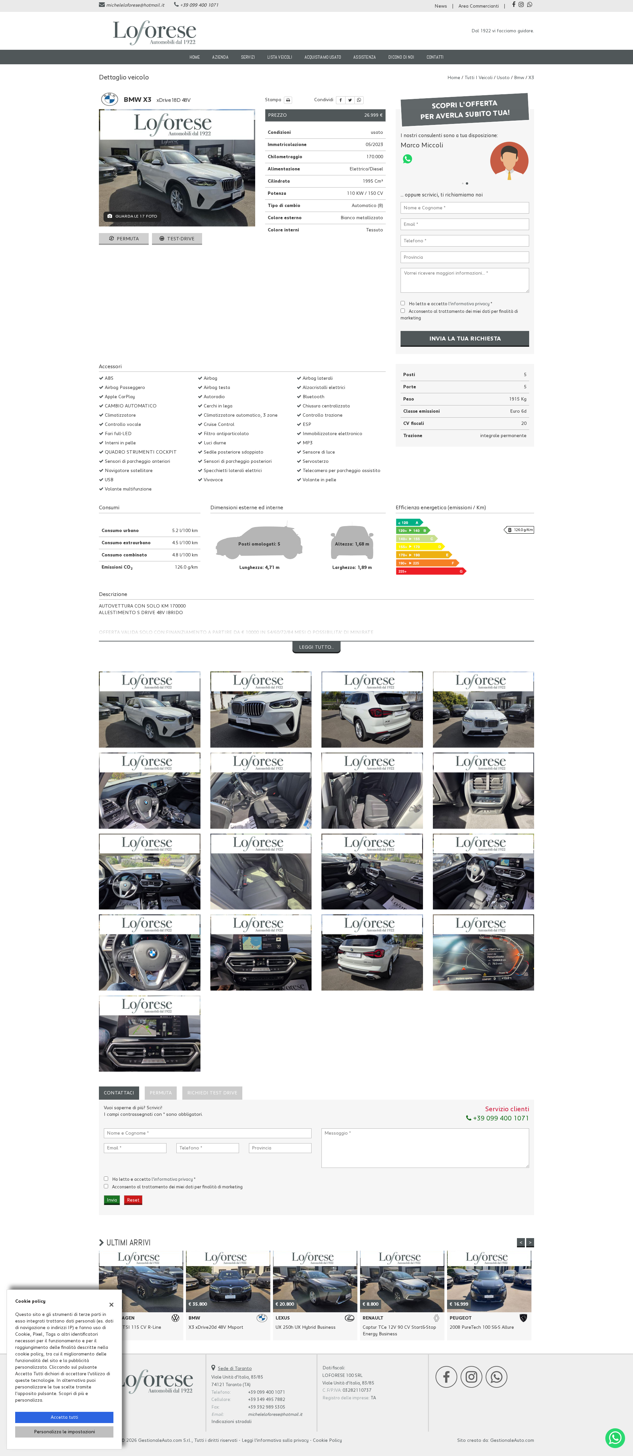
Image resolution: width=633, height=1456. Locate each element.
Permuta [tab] (161, 1093)
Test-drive (180, 239)
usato (503, 77)
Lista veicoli (279, 57)
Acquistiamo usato (323, 57)
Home (195, 57)
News (441, 6)
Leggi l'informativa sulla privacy (275, 1440)
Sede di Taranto (235, 1368)
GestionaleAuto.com (512, 1440)
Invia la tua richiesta (465, 339)
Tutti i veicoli (479, 77)
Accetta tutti (64, 1417)
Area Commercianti (479, 6)
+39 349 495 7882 (266, 1399)
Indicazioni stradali (231, 1421)
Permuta (127, 239)
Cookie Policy (327, 1440)
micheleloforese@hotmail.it (135, 5)
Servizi (248, 57)
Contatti (435, 57)
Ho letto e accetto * (450, 304)
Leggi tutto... (316, 647)
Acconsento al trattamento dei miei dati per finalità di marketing (177, 1187)
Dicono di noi (401, 57)
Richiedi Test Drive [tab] (212, 1093)
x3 (531, 77)
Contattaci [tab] (119, 1093)
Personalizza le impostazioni (64, 1432)
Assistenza (364, 57)
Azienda (220, 57)
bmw (519, 77)
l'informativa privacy (469, 304)
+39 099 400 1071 (199, 5)
